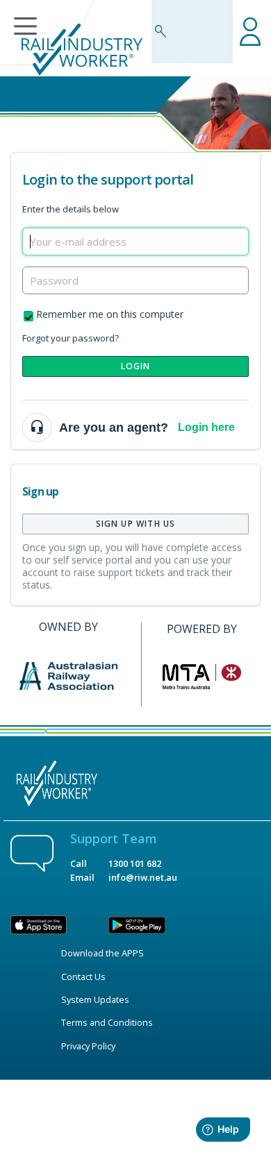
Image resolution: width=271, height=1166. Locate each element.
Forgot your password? (70, 338)
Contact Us (83, 976)
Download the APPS (102, 953)
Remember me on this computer (109, 314)
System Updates (95, 999)
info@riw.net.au (142, 877)
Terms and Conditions (107, 1022)
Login (136, 366)
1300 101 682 (134, 863)
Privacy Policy (88, 1046)
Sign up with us (136, 524)
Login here (206, 427)
